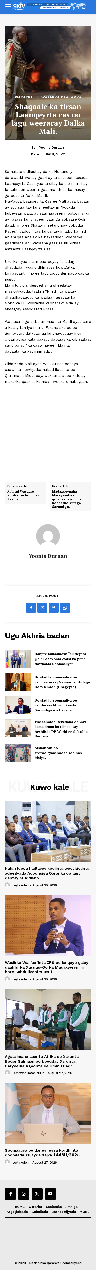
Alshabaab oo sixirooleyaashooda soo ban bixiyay (58, 752)
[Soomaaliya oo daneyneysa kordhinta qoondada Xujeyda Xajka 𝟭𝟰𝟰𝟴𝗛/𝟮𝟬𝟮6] (48, 1113)
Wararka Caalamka (61, 97)
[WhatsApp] (65, 608)
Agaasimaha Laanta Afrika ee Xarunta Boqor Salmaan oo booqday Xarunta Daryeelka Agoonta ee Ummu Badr (42, 1061)
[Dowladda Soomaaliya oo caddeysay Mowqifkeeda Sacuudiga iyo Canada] (18, 705)
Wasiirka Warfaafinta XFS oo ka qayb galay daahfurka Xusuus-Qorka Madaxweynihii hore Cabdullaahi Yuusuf (46, 967)
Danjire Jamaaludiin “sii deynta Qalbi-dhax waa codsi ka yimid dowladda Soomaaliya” (60, 658)
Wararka (24, 97)
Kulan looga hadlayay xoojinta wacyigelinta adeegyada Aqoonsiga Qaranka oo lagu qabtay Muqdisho (47, 873)
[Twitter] (42, 608)
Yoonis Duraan (51, 147)
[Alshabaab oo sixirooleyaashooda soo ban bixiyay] (18, 753)
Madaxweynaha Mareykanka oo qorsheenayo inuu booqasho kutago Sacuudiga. (66, 499)
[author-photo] (8, 885)
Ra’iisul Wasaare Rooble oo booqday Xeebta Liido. (23, 495)
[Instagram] (23, 1193)
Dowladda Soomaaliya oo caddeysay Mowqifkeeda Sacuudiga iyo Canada (56, 705)
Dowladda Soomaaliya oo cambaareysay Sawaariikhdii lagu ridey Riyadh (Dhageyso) (62, 682)
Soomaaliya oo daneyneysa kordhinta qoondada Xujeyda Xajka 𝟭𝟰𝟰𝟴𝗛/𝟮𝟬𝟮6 (42, 1152)
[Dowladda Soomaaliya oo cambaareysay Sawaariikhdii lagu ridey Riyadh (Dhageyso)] (18, 682)
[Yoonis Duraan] (48, 536)
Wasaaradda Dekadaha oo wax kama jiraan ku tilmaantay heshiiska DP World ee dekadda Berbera (61, 729)
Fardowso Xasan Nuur (28, 1073)
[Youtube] (50, 1193)
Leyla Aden (20, 885)
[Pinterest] (54, 608)
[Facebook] (31, 608)
